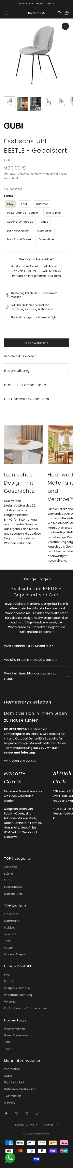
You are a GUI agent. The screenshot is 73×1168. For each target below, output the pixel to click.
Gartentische (13, 887)
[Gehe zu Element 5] (61, 102)
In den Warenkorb (36, 343)
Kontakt (9, 981)
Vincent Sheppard (16, 954)
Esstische (10, 867)
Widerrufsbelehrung (18, 995)
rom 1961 (10, 934)
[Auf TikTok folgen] (38, 1114)
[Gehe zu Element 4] (48, 102)
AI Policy (9, 1103)
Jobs (7, 1042)
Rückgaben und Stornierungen (25, 1008)
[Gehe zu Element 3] (35, 104)
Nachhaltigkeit (14, 1082)
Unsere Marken (14, 1029)
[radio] (10, 204)
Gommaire (11, 921)
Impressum (12, 1069)
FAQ (7, 975)
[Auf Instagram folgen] (17, 1114)
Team (8, 1049)
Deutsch (49, 1124)
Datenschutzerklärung (19, 1089)
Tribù (7, 941)
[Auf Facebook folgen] (6, 1114)
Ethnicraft (11, 914)
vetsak (8, 948)
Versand (10, 1001)
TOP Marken (12, 1096)
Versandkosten (28, 174)
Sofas (8, 880)
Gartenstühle (13, 894)
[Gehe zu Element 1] (9, 102)
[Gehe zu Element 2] (22, 104)
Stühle (8, 874)
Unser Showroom (16, 1035)
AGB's (8, 1076)
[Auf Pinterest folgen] (27, 1114)
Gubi (8, 159)
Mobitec (10, 927)
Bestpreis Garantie (17, 988)
